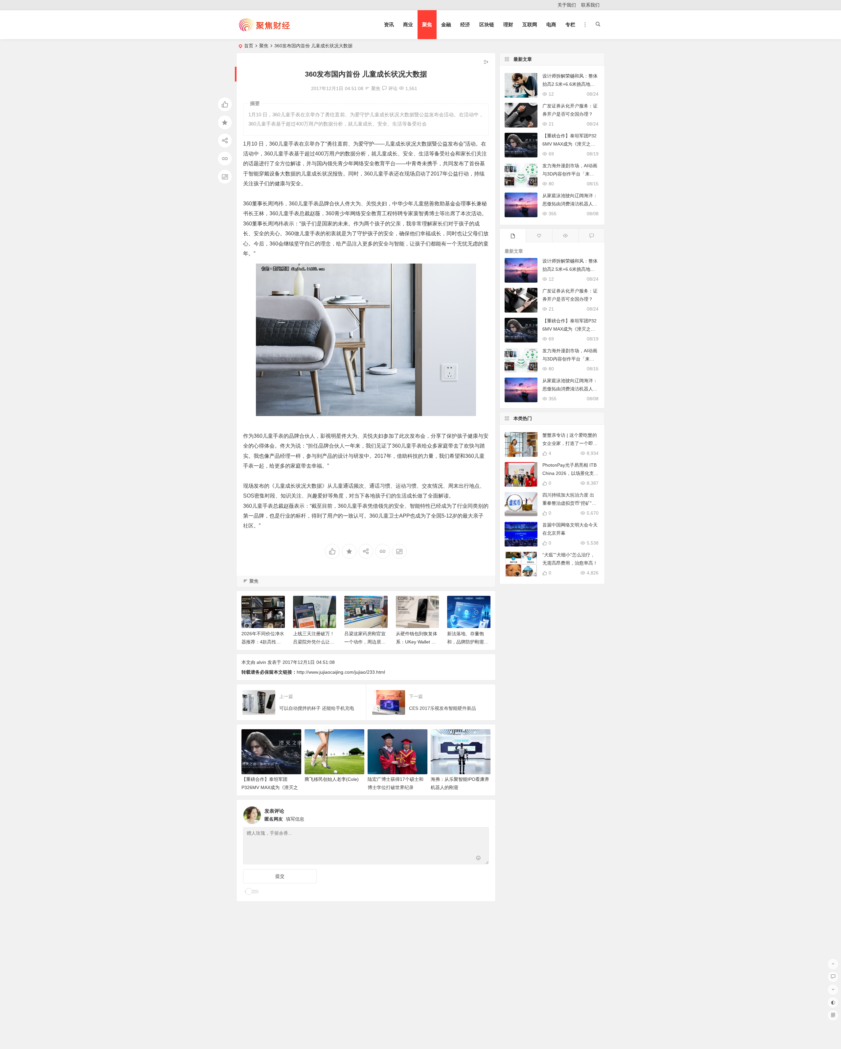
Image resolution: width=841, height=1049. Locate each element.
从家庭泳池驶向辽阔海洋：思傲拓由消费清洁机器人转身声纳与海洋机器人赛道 (570, 204)
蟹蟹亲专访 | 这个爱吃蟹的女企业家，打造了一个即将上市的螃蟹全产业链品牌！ (570, 443)
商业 (408, 24)
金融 (446, 24)
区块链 (486, 24)
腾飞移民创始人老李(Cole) (332, 779)
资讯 (389, 24)
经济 (465, 24)
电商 (551, 24)
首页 (248, 45)
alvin (261, 662)
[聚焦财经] (264, 30)
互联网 (529, 24)
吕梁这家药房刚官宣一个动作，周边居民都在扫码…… (365, 642)
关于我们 (566, 5)
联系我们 (590, 5)
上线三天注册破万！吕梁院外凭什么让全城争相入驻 (313, 642)
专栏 (570, 24)
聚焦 (427, 24)
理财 (508, 24)
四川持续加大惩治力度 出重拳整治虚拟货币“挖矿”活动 (569, 503)
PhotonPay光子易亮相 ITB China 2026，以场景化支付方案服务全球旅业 (570, 473)
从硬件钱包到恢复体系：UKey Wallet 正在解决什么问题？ (416, 642)
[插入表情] (478, 858)
